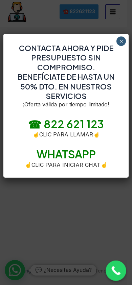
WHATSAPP (66, 154)
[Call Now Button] (116, 270)
